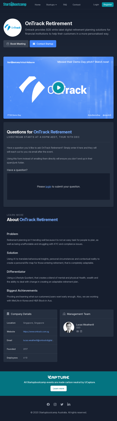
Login (96, 4)
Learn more (58, 388)
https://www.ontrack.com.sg (36, 331)
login (48, 186)
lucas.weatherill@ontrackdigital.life (39, 340)
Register (108, 4)
